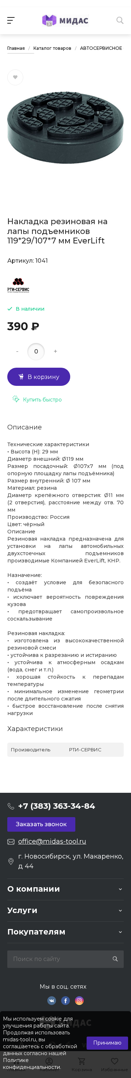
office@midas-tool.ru (52, 841)
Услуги (22, 910)
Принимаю (107, 1042)
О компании (33, 888)
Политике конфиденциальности (31, 1063)
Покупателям (36, 931)
